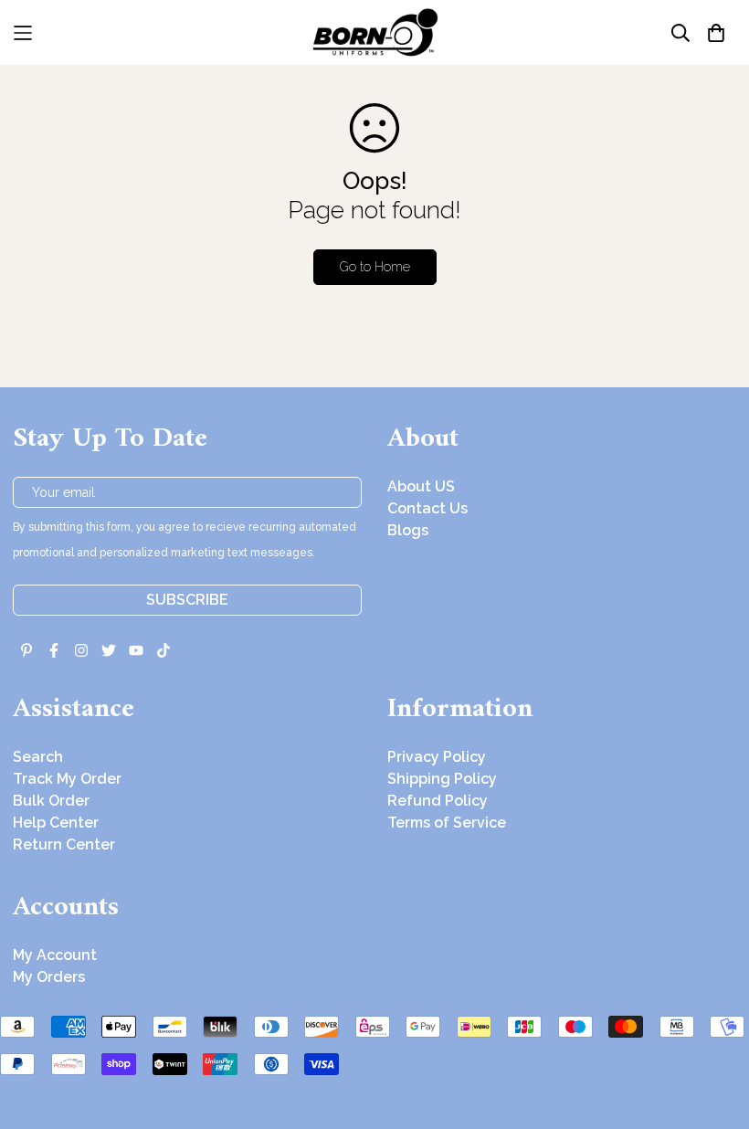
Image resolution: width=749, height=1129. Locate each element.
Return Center (64, 844)
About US (421, 486)
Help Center (56, 822)
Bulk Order (51, 800)
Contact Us (427, 508)
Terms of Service (446, 822)
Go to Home (375, 266)
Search (38, 756)
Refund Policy (437, 800)
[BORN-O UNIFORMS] (374, 32)
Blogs (407, 530)
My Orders (49, 977)
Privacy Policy (436, 756)
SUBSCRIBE (187, 599)
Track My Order (67, 778)
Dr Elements (116, 1116)
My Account (55, 955)
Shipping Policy (442, 778)
